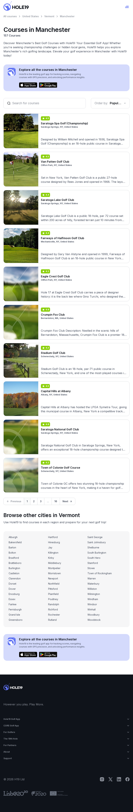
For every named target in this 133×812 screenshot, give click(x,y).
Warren (91, 578)
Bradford (14, 557)
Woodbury (93, 614)
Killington (53, 552)
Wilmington (93, 594)
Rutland (52, 619)
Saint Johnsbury (96, 542)
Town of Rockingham (99, 573)
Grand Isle (14, 614)
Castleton (14, 573)
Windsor (92, 604)
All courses (10, 16)
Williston (92, 588)
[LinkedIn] (119, 779)
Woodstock (94, 619)
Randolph (53, 604)
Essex (12, 599)
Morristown (54, 573)
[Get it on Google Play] (48, 85)
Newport (53, 578)
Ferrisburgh (15, 609)
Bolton (12, 552)
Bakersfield (15, 542)
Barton (12, 547)
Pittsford (53, 588)
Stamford (92, 562)
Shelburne (93, 547)
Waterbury (93, 583)
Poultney (53, 599)
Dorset (12, 583)
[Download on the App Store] (28, 85)
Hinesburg (54, 542)
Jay (50, 547)
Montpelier (54, 568)
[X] (110, 779)
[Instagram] (102, 779)
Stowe (91, 568)
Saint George (95, 537)
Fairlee (12, 604)
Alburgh (13, 537)
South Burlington (96, 552)
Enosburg (14, 594)
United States (30, 16)
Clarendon (15, 578)
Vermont (49, 16)
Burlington (14, 568)
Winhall (91, 609)
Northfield (53, 583)
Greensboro (16, 619)
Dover (12, 588)
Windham (92, 599)
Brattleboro (15, 562)
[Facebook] (127, 779)
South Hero (93, 557)
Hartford (53, 537)
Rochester (54, 614)
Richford (53, 609)
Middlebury (54, 562)
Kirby (51, 557)
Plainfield (53, 594)
